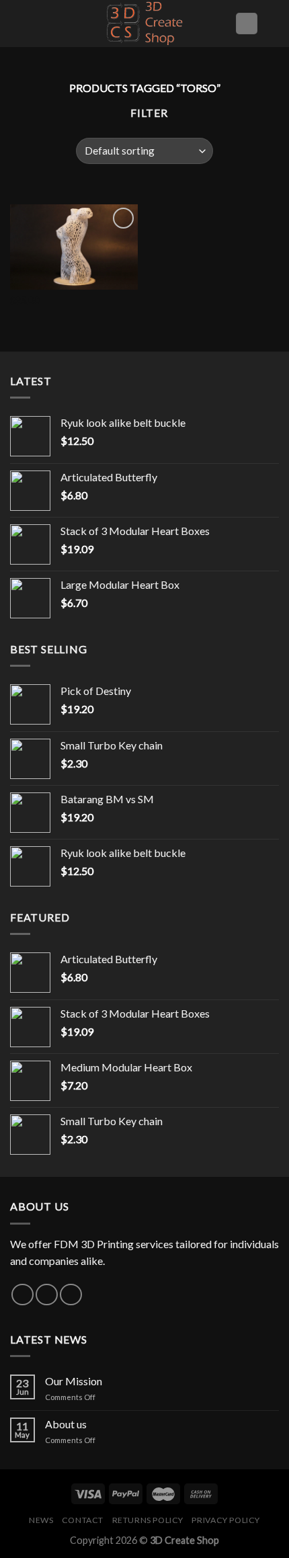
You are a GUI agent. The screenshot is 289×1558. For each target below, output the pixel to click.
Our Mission (73, 1381)
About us (66, 1424)
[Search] (273, 23)
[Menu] (18, 23)
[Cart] (246, 24)
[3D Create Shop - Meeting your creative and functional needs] (144, 23)
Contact (83, 1520)
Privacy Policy (226, 1520)
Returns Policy (148, 1520)
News (41, 1520)
